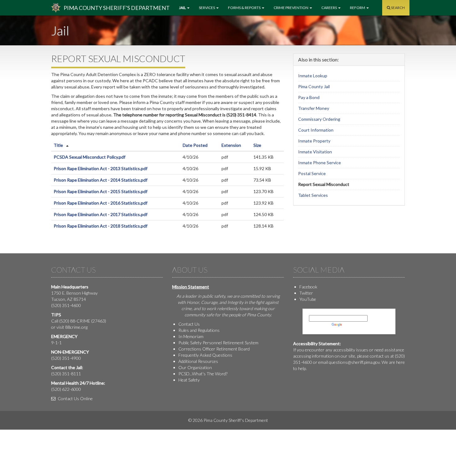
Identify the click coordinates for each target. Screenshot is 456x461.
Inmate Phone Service (319, 162)
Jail (182, 7)
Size (257, 145)
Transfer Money (313, 108)
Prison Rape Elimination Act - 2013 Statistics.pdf (100, 168)
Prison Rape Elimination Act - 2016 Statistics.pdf (100, 203)
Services (207, 7)
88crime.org (76, 327)
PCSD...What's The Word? (202, 373)
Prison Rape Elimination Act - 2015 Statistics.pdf (100, 191)
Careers (329, 7)
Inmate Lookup (312, 75)
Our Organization (195, 367)
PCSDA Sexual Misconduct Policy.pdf (89, 157)
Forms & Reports (244, 7)
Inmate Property (314, 140)
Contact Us (189, 324)
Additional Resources (198, 361)
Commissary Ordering (319, 119)
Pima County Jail (314, 86)
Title (58, 145)
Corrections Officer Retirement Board (214, 348)
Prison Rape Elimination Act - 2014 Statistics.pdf (100, 180)
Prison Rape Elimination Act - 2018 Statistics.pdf (100, 225)
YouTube (307, 299)
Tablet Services (313, 195)
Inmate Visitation (315, 151)
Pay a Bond (309, 97)
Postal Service (312, 173)
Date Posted (195, 145)
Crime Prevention (291, 7)
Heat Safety (189, 379)
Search (397, 7)
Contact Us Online (75, 398)
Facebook (308, 286)
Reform (358, 7)
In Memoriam (190, 336)
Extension (231, 145)
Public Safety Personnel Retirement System (218, 342)
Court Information (315, 130)
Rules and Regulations (199, 330)
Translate (352, 324)
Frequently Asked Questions (205, 355)
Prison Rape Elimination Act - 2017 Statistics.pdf (100, 214)
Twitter (306, 293)
